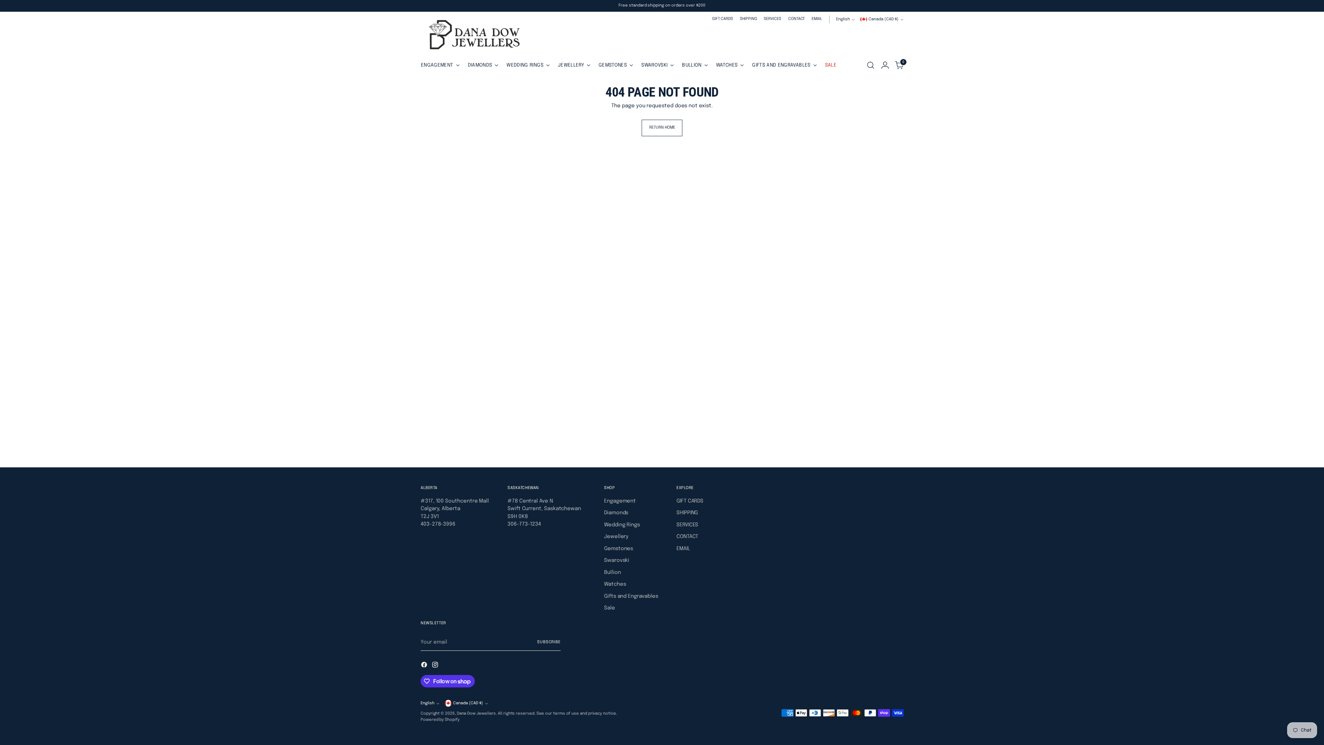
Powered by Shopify (440, 720)
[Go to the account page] (885, 65)
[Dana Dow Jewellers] (472, 36)
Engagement (620, 501)
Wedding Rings (622, 525)
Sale (609, 608)
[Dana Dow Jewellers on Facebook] (425, 666)
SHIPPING (687, 513)
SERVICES (687, 525)
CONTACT (687, 536)
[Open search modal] (870, 65)
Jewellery (616, 536)
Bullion (612, 572)
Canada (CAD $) (884, 19)
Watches (615, 584)
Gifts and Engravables (631, 596)
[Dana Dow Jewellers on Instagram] (436, 666)
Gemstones (618, 549)
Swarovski (616, 560)
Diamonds (616, 513)
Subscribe (549, 642)
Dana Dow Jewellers (476, 714)
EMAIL (683, 549)
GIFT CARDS (689, 501)
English (843, 19)
